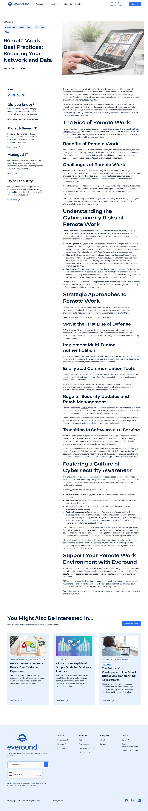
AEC (80, 740)
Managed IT (61, 744)
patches (84, 407)
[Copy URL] (9, 95)
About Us (68, 4)
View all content (131, 623)
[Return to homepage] (18, 4)
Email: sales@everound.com (130, 745)
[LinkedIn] (139, 800)
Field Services (84, 744)
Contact (134, 4)
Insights (78, 4)
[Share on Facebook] (23, 95)
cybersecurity (68, 173)
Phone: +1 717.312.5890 (130, 750)
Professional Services (86, 748)
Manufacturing (84, 752)
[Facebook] (126, 800)
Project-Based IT (63, 740)
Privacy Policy (58, 801)
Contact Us (126, 740)
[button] (41, 4)
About (102, 740)
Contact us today (70, 591)
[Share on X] (18, 95)
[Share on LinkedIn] (13, 95)
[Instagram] (132, 800)
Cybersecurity (62, 748)
